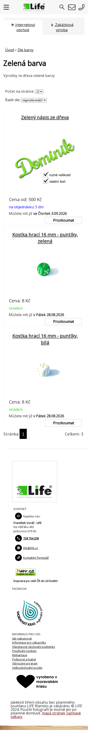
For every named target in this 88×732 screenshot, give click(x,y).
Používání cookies (24, 651)
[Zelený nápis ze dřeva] (45, 193)
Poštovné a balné (24, 659)
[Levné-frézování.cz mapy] (26, 577)
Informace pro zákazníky (29, 642)
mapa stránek (53, 713)
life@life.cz (30, 548)
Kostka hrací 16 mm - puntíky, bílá (45, 339)
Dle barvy (26, 49)
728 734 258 (31, 538)
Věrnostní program (25, 663)
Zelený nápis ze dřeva (45, 117)
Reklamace (19, 655)
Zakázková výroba (63, 27)
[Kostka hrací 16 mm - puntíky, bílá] (45, 395)
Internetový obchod (24, 27)
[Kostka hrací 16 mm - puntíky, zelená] (45, 294)
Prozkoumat (63, 220)
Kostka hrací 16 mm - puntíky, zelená (45, 237)
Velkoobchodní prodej (27, 668)
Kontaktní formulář (36, 558)
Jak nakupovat (22, 638)
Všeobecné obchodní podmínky (33, 647)
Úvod (9, 49)
